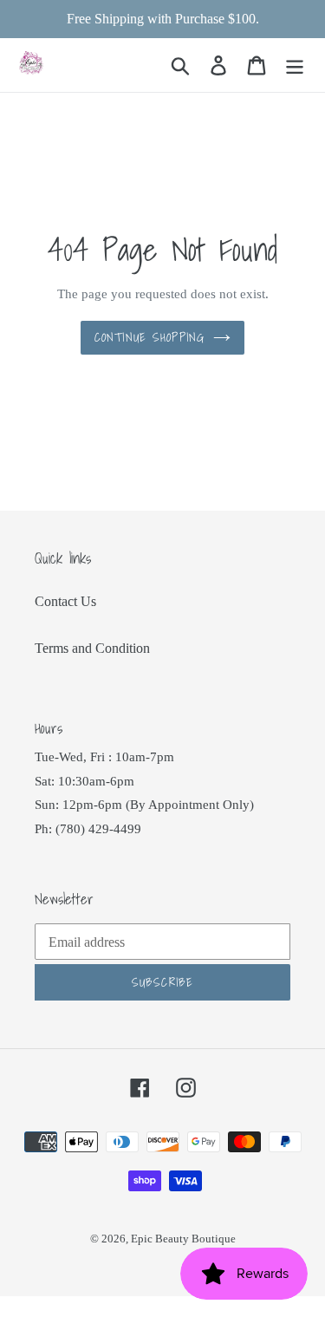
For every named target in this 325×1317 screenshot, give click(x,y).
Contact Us (65, 601)
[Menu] (295, 65)
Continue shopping (149, 337)
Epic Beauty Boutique (183, 1238)
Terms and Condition (92, 648)
